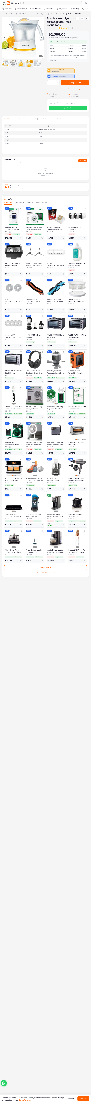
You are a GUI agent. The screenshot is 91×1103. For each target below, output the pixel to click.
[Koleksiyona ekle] (82, 19)
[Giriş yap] (85, 3)
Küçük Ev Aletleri (24, 14)
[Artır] (57, 82)
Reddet (71, 1099)
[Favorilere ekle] (77, 19)
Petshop (76, 9)
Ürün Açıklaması (22, 119)
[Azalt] (49, 82)
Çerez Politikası (25, 1100)
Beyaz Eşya (63, 9)
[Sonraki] (89, 8)
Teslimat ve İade (48, 119)
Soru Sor (83, 160)
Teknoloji (8, 9)
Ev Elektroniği (22, 9)
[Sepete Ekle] (20, 238)
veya (68, 89)
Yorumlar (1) (35, 119)
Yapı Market (36, 9)
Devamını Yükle (44, 567)
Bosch (53, 28)
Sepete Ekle (76, 82)
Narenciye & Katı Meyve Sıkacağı (40, 14)
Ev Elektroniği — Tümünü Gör (44, 573)
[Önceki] (4, 37)
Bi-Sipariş (4, 14)
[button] (4, 1083)
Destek (59, 119)
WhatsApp (69, 108)
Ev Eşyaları (49, 9)
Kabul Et (83, 1099)
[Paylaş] (87, 19)
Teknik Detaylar (8, 119)
